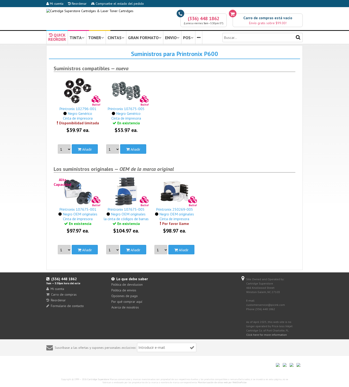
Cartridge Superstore (98, 379)
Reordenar (79, 3)
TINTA (76, 37)
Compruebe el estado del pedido (119, 3)
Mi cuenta (56, 3)
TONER (94, 37)
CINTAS (115, 37)
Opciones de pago (124, 296)
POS (187, 37)
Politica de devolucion (127, 284)
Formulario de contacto (67, 306)
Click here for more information (266, 334)
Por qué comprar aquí (126, 301)
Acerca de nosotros (125, 307)
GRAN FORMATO (143, 37)
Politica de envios (123, 290)
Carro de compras (64, 294)
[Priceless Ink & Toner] (89, 11)
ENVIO (171, 37)
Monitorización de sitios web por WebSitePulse (222, 382)
